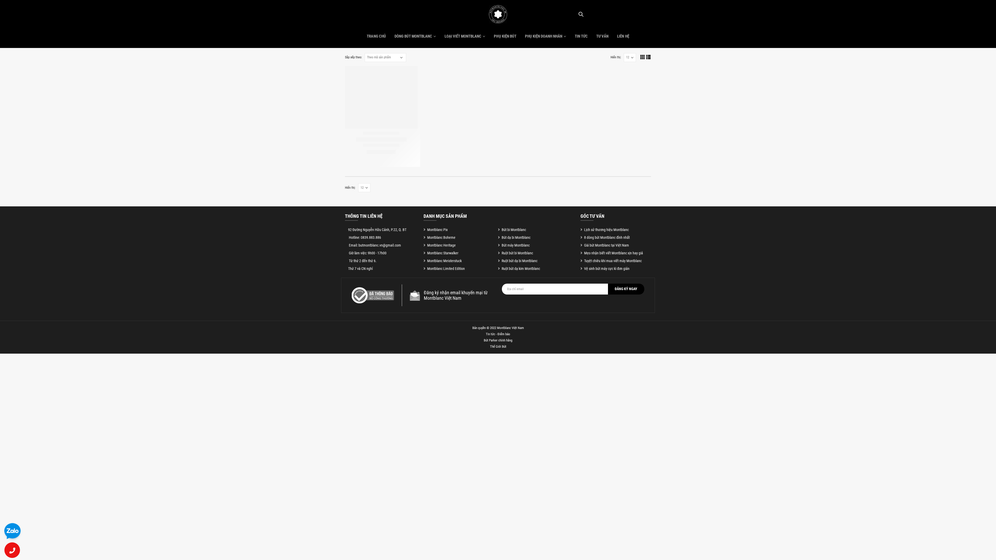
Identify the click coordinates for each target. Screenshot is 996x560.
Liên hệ (623, 36)
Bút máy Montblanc (516, 245)
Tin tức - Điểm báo (498, 334)
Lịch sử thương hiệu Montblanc (606, 230)
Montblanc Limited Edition (446, 269)
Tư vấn (602, 36)
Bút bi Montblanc (514, 230)
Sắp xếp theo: (353, 57)
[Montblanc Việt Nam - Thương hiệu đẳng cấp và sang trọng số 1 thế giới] (498, 14)
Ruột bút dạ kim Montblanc (521, 269)
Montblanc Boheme (441, 237)
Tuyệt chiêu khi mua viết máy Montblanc (613, 261)
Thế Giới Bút (498, 346)
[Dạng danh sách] (648, 56)
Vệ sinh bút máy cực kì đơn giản (607, 269)
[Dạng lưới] (642, 56)
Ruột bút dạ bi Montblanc (519, 261)
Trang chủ (376, 36)
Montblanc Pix (437, 230)
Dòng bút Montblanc (413, 36)
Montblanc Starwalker (442, 253)
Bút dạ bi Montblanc (516, 237)
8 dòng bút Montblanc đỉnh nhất (607, 237)
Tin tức (581, 36)
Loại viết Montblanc (463, 36)
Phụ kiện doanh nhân (543, 36)
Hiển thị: (616, 57)
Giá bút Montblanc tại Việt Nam (606, 245)
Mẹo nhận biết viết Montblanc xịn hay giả (613, 253)
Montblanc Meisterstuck (444, 261)
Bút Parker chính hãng (498, 340)
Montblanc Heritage (441, 245)
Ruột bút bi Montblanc (517, 253)
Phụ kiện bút (505, 36)
